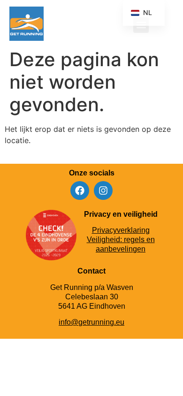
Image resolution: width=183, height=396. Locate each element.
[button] (166, 25)
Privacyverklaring (121, 230)
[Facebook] (79, 190)
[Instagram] (103, 190)
